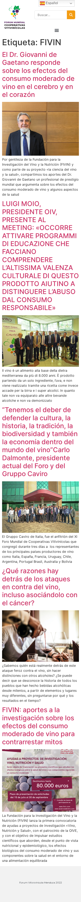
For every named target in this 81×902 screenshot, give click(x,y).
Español (51, 3)
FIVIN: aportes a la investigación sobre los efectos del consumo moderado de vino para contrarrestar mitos (38, 726)
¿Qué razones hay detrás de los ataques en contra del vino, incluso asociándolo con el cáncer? (39, 587)
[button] (56, 30)
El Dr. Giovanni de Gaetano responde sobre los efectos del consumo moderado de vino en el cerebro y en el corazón (38, 74)
